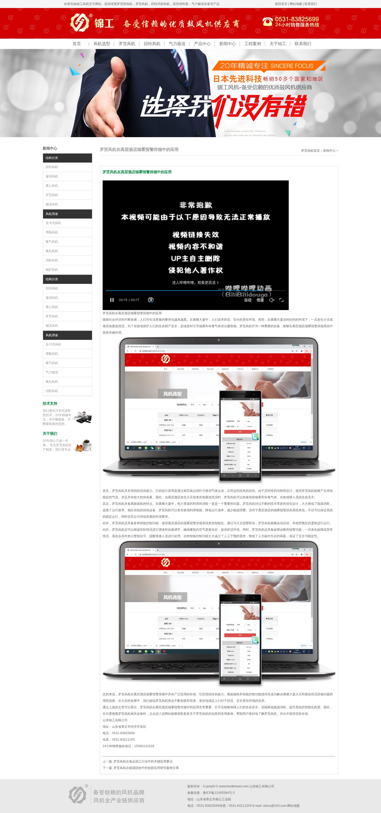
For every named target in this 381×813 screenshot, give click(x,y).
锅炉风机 (52, 269)
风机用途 (52, 214)
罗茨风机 (142, 4)
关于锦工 (278, 43)
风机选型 (102, 43)
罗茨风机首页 (310, 150)
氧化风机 (52, 251)
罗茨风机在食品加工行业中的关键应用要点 (143, 761)
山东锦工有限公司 (261, 786)
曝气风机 (52, 241)
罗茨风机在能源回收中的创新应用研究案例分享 (146, 768)
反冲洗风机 (53, 223)
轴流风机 (52, 204)
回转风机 (152, 43)
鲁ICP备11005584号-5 (219, 793)
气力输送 (177, 43)
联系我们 (311, 4)
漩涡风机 (52, 176)
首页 (77, 43)
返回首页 (281, 4)
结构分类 (52, 158)
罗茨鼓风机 (124, 4)
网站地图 (296, 4)
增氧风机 (52, 232)
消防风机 (52, 260)
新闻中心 (227, 43)
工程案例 (252, 43)
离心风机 (52, 185)
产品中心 (202, 43)
